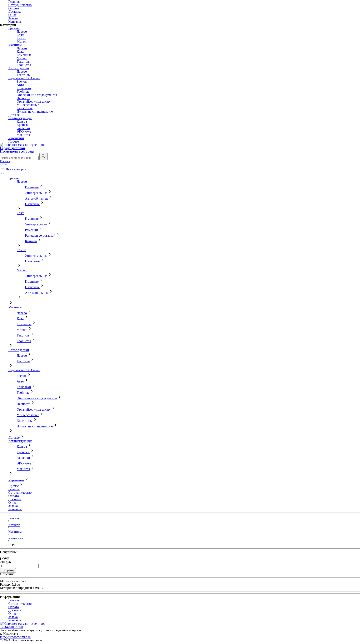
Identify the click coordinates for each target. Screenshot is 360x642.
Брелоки (14, 28)
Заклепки (23, 128)
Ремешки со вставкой (40, 235)
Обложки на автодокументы (37, 95)
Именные (32, 187)
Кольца (22, 121)
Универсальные (28, 105)
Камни (21, 38)
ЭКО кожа (24, 131)
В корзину (8, 570)
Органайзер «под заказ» (34, 101)
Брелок (22, 81)
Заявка (13, 18)
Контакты (15, 21)
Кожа (20, 35)
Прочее (13, 141)
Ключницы (24, 108)
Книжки (31, 241)
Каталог (14, 525)
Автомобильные (36, 198)
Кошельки (24, 88)
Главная (14, 489)
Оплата (13, 8)
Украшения (16, 138)
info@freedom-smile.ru (15, 637)
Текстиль (23, 61)
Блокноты (24, 65)
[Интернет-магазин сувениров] (22, 145)
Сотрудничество (20, 5)
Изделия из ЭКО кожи (24, 78)
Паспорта (23, 98)
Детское (14, 115)
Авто (20, 85)
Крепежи (23, 125)
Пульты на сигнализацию (35, 111)
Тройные (23, 91)
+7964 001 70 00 (11, 627)
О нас (12, 15)
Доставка (14, 11)
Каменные (24, 55)
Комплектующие (20, 118)
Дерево (22, 31)
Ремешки (31, 230)
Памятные (32, 204)
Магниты (15, 45)
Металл (22, 41)
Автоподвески (18, 68)
